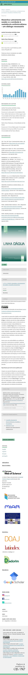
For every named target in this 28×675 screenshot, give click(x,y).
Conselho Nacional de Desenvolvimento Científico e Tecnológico (13, 421)
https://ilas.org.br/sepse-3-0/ (16, 152)
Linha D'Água (8, 4)
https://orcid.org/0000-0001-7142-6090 (11, 36)
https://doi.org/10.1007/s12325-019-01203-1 (12, 79)
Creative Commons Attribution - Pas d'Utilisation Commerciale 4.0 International (13, 656)
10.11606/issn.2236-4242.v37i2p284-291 (14, 400)
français (4, 453)
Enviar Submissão (8, 439)
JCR (12, 479)
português (4, 456)
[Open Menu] (1, 4)
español (4, 451)
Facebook (6, 599)
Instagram (7, 595)
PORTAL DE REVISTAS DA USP (8, 2)
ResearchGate (7, 603)
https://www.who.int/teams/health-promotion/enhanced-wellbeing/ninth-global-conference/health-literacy (12, 217)
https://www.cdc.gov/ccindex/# (16, 143)
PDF (5, 264)
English (4, 449)
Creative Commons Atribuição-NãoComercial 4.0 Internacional (13, 641)
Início (3, 9)
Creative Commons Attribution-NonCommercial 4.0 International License (13, 311)
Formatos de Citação (10, 407)
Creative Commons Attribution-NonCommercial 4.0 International (13, 645)
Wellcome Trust (10, 425)
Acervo (8, 9)
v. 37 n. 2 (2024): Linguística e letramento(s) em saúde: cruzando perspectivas (13, 12)
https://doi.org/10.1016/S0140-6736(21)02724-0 (12, 181)
